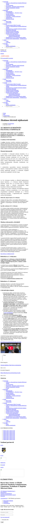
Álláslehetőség (9, 17)
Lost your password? (5, 517)
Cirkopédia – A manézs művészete (13, 16)
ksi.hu (2, 445)
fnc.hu (2, 455)
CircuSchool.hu (4, 498)
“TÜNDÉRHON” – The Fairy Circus (14, 12)
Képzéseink (5, 1)
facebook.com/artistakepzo (6, 493)
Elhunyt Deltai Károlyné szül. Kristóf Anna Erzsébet (10, 372)
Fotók (7, 41)
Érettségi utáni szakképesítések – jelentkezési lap (16, 38)
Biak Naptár (8, 21)
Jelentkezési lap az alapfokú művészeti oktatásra (16, 28)
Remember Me (5, 519)
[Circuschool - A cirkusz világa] (4, 58)
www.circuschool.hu (8, 312)
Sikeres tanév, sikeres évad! (9, 430)
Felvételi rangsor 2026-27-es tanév (13, 25)
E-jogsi (7, 9)
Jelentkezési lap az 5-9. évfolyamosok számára (16, 37)
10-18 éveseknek (9, 5)
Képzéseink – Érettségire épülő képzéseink (15, 6)
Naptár (4, 20)
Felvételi (5, 23)
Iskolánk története (9, 14)
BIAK (7, 44)
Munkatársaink (9, 11)
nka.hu (2, 467)
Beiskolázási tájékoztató (11, 30)
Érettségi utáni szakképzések (12, 33)
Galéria (4, 40)
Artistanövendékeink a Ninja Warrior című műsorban (11, 365)
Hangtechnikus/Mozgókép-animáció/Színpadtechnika (14, 35)
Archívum (8, 42)
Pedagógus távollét (10, 19)
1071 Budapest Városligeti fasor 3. (8, 491)
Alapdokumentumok (10, 15)
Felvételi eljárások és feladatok (12, 32)
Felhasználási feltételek (8, 500)
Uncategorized (11, 123)
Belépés (2, 53)
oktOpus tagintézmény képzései (12, 7)
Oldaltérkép (5, 502)
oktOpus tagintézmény (11, 46)
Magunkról (5, 10)
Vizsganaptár (8, 22)
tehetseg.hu (3, 462)
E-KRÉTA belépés (5, 55)
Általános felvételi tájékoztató (12, 31)
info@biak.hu (3, 51)
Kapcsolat (5, 43)
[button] (7, 253)
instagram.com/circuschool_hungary (8, 494)
